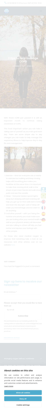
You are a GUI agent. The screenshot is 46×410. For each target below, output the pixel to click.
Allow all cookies (23, 392)
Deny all (23, 399)
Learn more (8, 386)
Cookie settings (23, 405)
